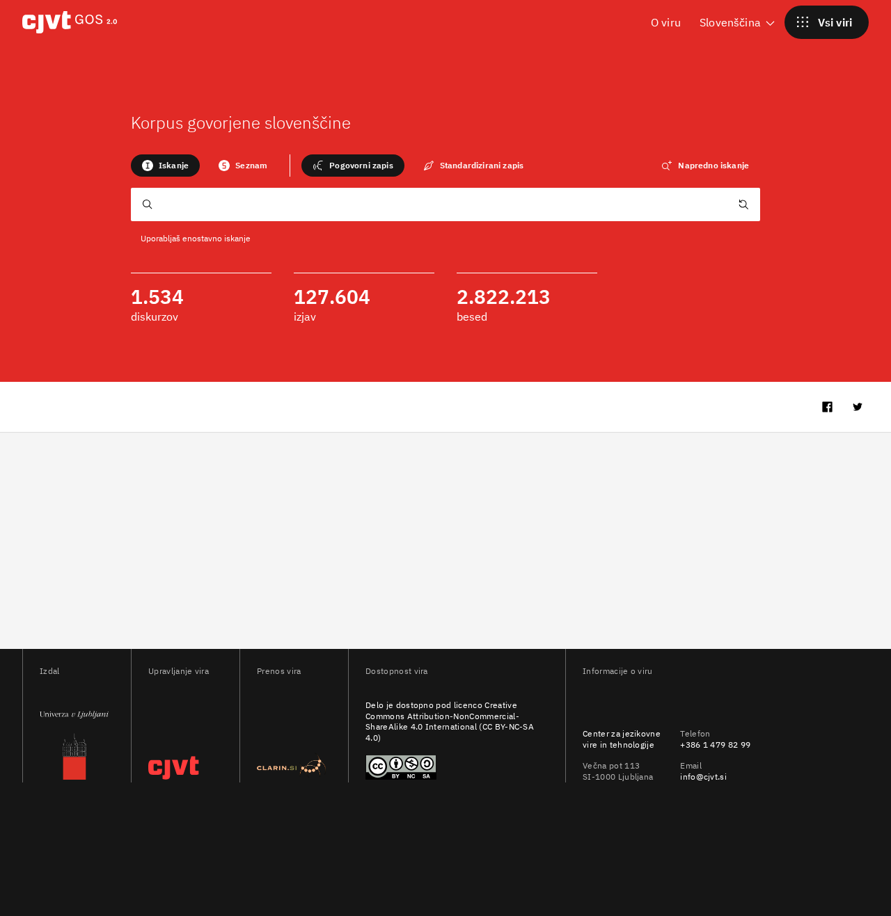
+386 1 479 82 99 (715, 744)
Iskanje (174, 165)
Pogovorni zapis (361, 165)
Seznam (251, 165)
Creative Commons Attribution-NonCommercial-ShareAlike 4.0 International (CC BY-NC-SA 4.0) (449, 722)
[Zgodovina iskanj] (743, 206)
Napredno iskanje (713, 165)
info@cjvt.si (703, 776)
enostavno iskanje (216, 238)
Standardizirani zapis (481, 165)
